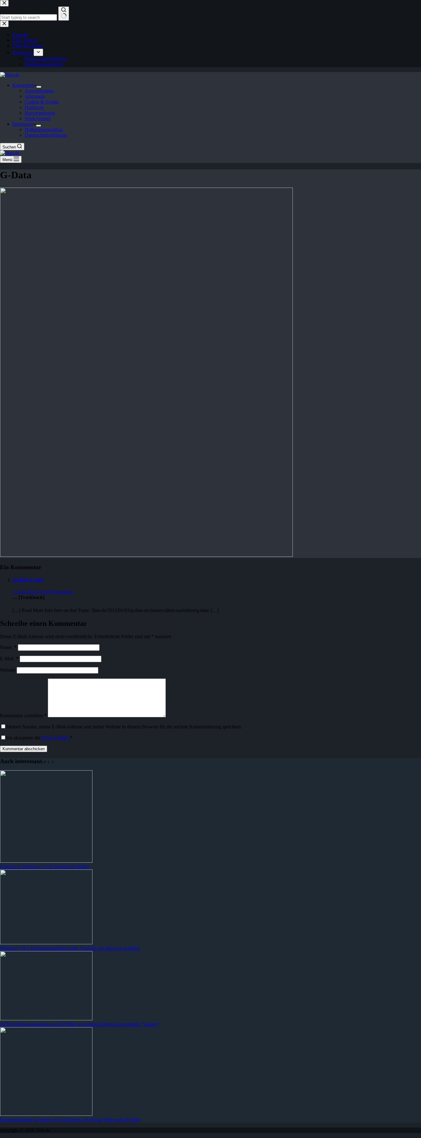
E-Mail (9, 658)
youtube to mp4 (27, 579)
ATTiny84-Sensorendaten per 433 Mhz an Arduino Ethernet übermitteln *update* (79, 1024)
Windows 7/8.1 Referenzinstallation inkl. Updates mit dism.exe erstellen (70, 948)
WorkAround (38, 118)
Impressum (23, 124)
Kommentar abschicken (23, 749)
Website (7, 670)
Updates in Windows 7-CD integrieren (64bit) (44, 866)
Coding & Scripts (42, 101)
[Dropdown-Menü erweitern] (38, 87)
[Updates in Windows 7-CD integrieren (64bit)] (46, 861)
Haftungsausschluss (44, 129)
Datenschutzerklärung (46, 135)
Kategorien (23, 85)
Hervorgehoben (40, 112)
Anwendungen (39, 90)
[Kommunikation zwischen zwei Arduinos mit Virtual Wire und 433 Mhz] (46, 1114)
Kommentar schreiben (23, 715)
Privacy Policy (56, 737)
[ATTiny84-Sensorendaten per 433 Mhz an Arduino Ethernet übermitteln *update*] (46, 1018)
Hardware (34, 107)
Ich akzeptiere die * (39, 737)
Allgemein (35, 96)
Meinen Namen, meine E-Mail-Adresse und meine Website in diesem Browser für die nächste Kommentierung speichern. (124, 726)
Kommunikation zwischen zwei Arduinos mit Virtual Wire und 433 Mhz (70, 1119)
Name (8, 647)
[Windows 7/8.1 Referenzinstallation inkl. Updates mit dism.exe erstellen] (46, 942)
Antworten (62, 591)
